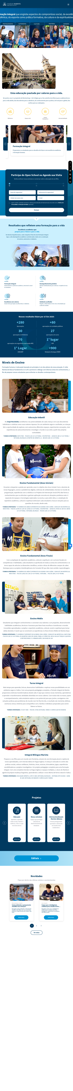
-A (70, 166)
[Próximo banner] (65, 27)
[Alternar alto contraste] (70, 171)
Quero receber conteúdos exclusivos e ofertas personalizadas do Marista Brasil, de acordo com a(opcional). (37, 203)
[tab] (33, 46)
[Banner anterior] (3, 27)
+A (70, 163)
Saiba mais (17, 839)
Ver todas (36, 933)
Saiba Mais (21, 917)
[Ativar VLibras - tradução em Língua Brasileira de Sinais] (70, 178)
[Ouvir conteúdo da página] (70, 182)
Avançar (36, 210)
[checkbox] (9, 203)
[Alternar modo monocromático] (70, 174)
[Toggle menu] (68, 4)
